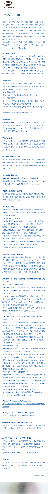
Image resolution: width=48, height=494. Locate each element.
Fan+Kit (31, 487)
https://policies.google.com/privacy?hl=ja (18, 415)
